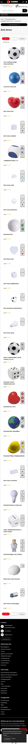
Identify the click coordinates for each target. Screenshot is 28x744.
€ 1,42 (7, 534)
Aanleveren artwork (6, 649)
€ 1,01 (7, 386)
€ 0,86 (7, 313)
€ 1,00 (7, 362)
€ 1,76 (7, 608)
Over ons (3, 681)
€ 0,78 (7, 239)
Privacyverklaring (5, 660)
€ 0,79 (7, 263)
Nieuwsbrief (4, 693)
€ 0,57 (7, 67)
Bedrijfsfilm (4, 690)
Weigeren (14, 738)
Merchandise (4, 688)
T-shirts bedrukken (5, 686)
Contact (3, 651)
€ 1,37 (7, 510)
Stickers (3, 714)
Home (2, 19)
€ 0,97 (7, 337)
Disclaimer (3, 665)
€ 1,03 (7, 411)
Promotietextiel (5, 700)
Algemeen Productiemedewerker (9, 675)
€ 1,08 (7, 436)
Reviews (7, 5)
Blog (2, 684)
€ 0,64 (7, 140)
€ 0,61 (7, 116)
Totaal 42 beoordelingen (8, 6)
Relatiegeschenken (10, 19)
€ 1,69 (7, 583)
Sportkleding (4, 707)
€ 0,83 (7, 288)
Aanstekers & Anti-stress (7, 21)
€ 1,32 (7, 485)
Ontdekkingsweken (6, 679)
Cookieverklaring (5, 658)
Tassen (2, 712)
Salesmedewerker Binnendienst (9, 672)
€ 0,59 (7, 91)
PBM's (2, 705)
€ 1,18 (7, 460)
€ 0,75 (7, 165)
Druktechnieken (5, 663)
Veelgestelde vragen (6, 656)
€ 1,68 (7, 559)
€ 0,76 (7, 190)
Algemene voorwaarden (7, 653)
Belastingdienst (5, 647)
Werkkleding (4, 702)
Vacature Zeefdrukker (6, 677)
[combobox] (12, 10)
